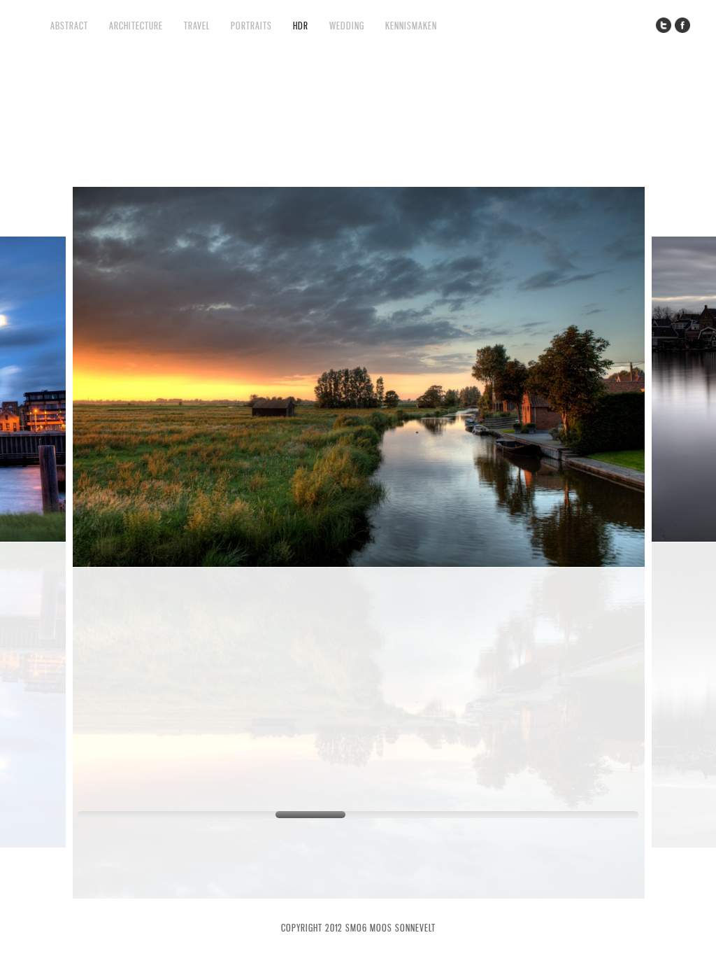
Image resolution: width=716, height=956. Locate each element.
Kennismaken (411, 25)
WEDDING (346, 25)
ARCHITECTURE (136, 25)
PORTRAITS (251, 25)
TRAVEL (197, 25)
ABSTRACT (69, 25)
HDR (300, 25)
